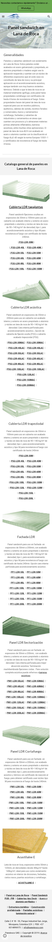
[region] (26, 6)
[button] (3, 16)
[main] (26, 30)
